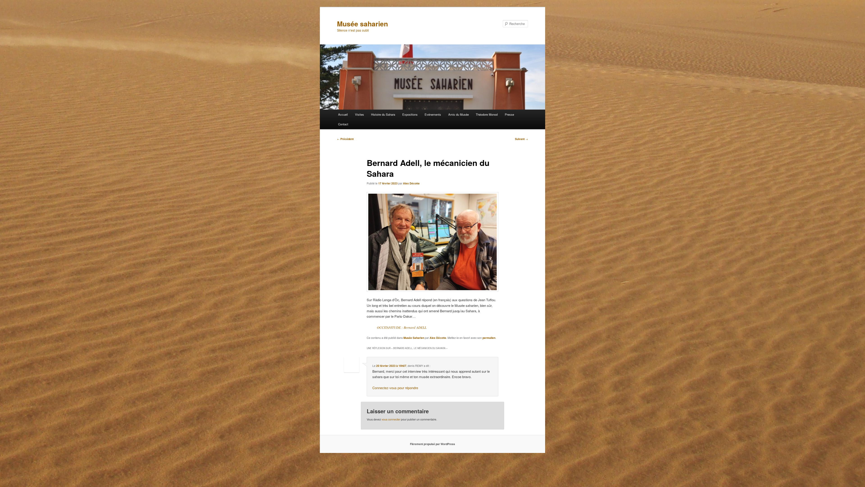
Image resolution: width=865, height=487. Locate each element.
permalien (489, 338)
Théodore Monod (487, 114)
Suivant (521, 139)
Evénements (433, 114)
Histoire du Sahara (383, 114)
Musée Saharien (413, 338)
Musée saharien (362, 23)
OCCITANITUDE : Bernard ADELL (401, 327)
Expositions (410, 114)
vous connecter (391, 419)
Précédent (345, 139)
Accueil (343, 114)
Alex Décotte (411, 183)
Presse (509, 114)
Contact (343, 124)
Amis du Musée (458, 114)
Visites (359, 114)
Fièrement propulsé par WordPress (432, 444)
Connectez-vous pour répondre (395, 387)
